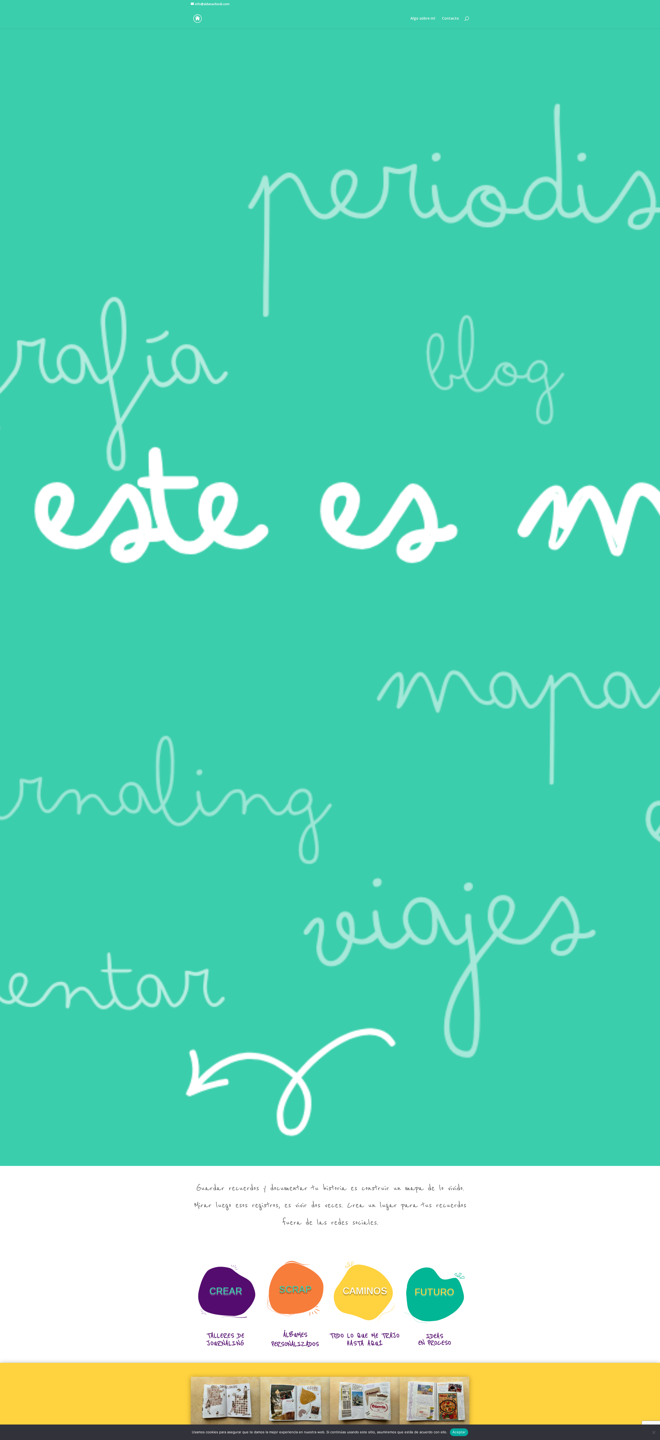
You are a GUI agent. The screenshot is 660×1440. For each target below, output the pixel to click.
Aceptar (459, 1432)
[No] (653, 1432)
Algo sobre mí (422, 19)
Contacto (450, 19)
